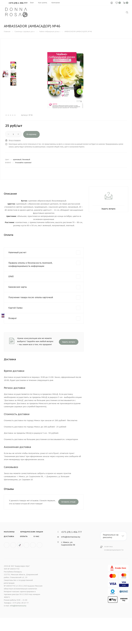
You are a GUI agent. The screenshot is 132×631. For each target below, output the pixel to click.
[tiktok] (20, 545)
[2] (8, 115)
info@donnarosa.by (70, 537)
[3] (10, 115)
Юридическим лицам (31, 532)
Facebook (13, 545)
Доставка (9, 536)
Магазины (9, 532)
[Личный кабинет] (111, 3)
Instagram (26, 545)
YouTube (39, 545)
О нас (36, 536)
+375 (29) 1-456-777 (71, 532)
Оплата (24, 536)
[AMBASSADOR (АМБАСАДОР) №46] (65, 74)
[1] (6, 115)
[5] (15, 115)
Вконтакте (6, 545)
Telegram (33, 545)
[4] (12, 115)
